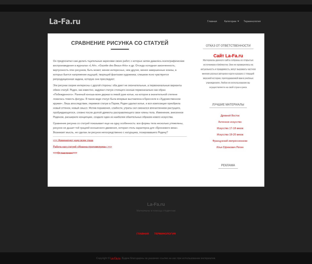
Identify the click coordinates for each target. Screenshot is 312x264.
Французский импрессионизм (230, 140)
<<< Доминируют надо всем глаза (73, 140)
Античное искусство (230, 121)
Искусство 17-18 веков (230, 128)
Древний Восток (230, 115)
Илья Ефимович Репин (230, 147)
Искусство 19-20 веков (230, 134)
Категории (230, 21)
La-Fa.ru (115, 258)
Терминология (252, 21)
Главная (212, 21)
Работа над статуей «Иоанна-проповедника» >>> (82, 146)
